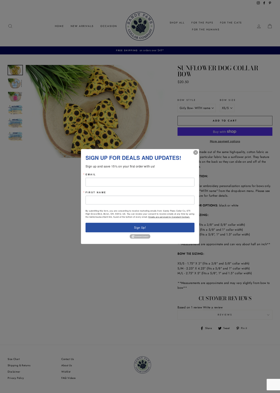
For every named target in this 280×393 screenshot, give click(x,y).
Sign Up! (140, 227)
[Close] (195, 152)
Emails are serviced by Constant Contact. (169, 216)
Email (91, 174)
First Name (96, 192)
